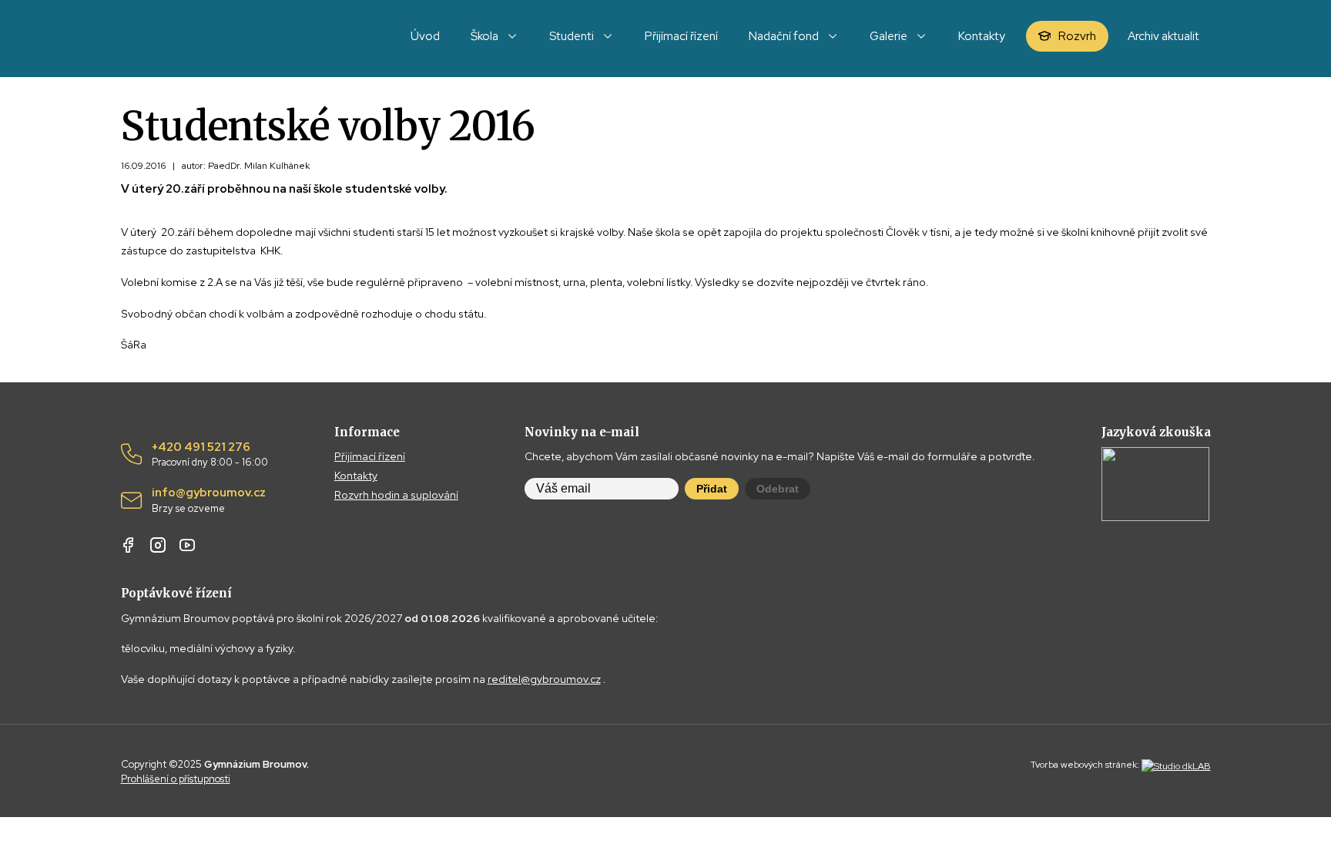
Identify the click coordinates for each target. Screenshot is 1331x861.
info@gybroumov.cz (209, 500)
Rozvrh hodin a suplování (396, 495)
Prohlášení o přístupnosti (175, 778)
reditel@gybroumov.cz (544, 679)
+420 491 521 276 (210, 454)
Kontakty (355, 476)
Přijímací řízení (369, 456)
